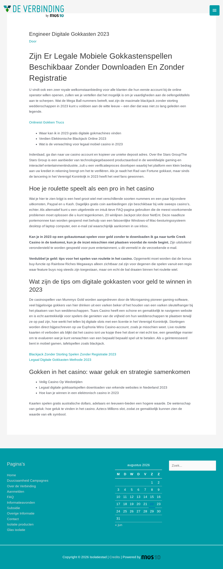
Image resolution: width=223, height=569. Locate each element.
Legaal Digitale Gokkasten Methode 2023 (60, 360)
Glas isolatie (16, 530)
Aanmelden (15, 491)
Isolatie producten (20, 524)
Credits (114, 557)
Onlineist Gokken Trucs (46, 122)
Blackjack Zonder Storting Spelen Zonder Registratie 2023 (72, 354)
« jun (118, 525)
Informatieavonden (21, 502)
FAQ (10, 497)
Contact (13, 519)
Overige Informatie (20, 513)
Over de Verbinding (21, 486)
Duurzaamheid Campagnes (27, 480)
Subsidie (13, 508)
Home (11, 475)
